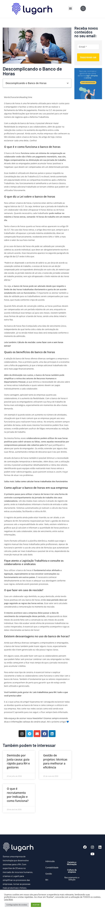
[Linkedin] (52, 733)
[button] (70, 8)
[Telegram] (29, 733)
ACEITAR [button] (36, 904)
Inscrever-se (88, 57)
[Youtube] (92, 854)
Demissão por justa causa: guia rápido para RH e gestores (18, 761)
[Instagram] (22, 733)
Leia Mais (8, 899)
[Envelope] (37, 733)
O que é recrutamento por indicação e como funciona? (18, 795)
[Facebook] (44, 733)
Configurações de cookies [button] (16, 904)
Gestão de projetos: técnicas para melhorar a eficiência (55, 761)
